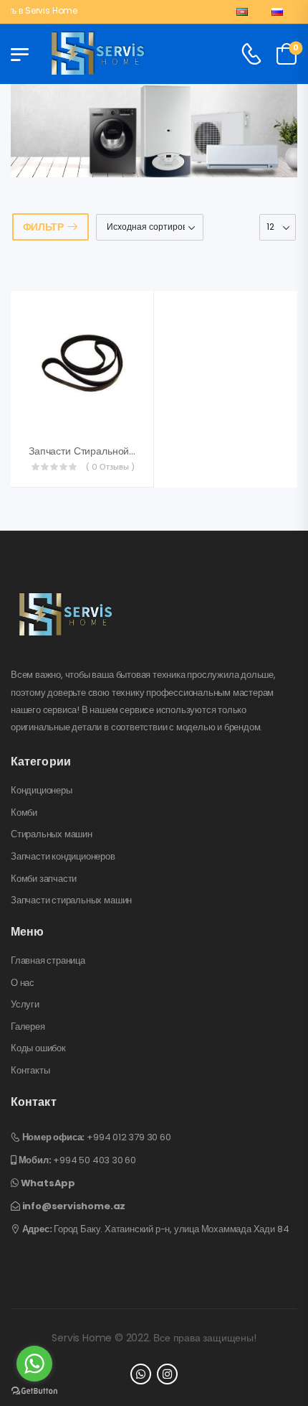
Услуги (25, 1004)
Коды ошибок (38, 1048)
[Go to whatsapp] (34, 1364)
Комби (24, 813)
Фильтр (43, 227)
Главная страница (48, 961)
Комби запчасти (44, 879)
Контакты (30, 1070)
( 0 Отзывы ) (110, 466)
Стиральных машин (51, 834)
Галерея (28, 1027)
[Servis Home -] (98, 55)
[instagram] (167, 1374)
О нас (22, 983)
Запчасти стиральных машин (71, 900)
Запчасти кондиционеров (63, 856)
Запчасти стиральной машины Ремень (119, 451)
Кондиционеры (41, 790)
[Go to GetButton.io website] (34, 1391)
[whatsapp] (140, 1374)
